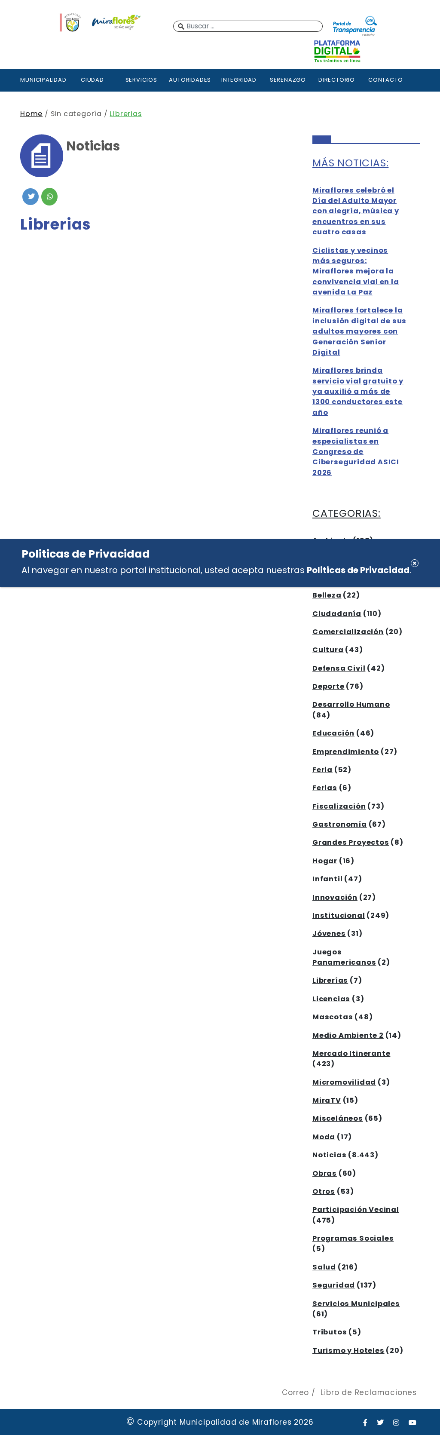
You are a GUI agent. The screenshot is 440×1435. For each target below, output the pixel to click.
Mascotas (332, 1017)
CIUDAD (92, 80)
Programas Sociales (353, 1238)
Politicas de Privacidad (358, 570)
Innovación (335, 897)
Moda (323, 1137)
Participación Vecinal (355, 1209)
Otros (323, 1191)
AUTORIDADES (190, 80)
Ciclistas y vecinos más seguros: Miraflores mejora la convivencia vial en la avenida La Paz (355, 271)
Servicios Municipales (356, 1304)
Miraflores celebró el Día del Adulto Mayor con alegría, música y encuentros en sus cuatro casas (355, 211)
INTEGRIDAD (239, 80)
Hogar (324, 861)
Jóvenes (329, 933)
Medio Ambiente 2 (348, 1035)
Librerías (330, 980)
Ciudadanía (336, 614)
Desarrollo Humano (351, 704)
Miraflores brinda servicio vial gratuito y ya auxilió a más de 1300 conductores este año (357, 391)
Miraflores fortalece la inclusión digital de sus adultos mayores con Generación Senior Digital (359, 331)
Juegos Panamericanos (344, 957)
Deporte (328, 686)
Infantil (327, 879)
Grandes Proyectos (350, 842)
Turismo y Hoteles (348, 1350)
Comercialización (348, 632)
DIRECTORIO (336, 80)
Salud (324, 1267)
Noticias (329, 1155)
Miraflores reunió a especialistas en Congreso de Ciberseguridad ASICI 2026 (355, 452)
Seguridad (333, 1285)
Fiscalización (339, 806)
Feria (322, 770)
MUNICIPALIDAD (43, 80)
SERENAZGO (288, 80)
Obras (324, 1173)
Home (31, 114)
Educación (333, 733)
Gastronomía (339, 824)
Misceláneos (337, 1118)
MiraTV (326, 1100)
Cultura (328, 650)
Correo (295, 1392)
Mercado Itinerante (351, 1053)
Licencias (331, 999)
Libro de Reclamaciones (369, 1392)
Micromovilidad (344, 1082)
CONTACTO (385, 80)
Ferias (324, 788)
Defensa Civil (338, 668)
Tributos (329, 1332)
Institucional (338, 915)
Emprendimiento (345, 752)
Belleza (327, 595)
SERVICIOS (141, 80)
